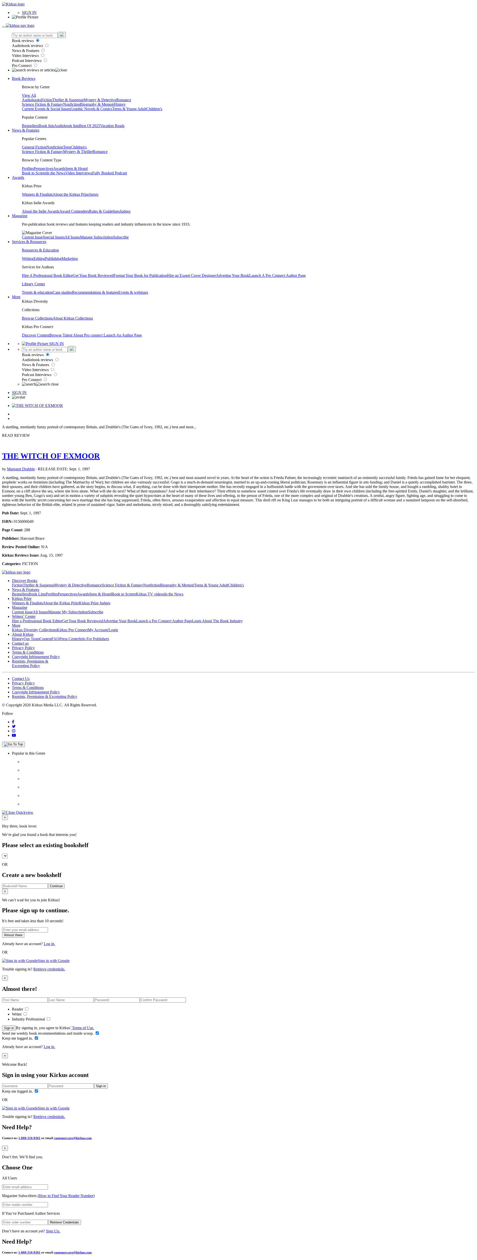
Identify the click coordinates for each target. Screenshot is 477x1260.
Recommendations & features (95, 292)
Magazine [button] (19, 216)
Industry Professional (29, 1019)
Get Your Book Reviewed (93, 275)
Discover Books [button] (24, 581)
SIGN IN (29, 12)
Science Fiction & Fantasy (42, 104)
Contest (45, 639)
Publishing (53, 258)
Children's (154, 109)
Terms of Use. (82, 1028)
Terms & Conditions (28, 652)
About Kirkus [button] (23, 634)
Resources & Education (40, 250)
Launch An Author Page (123, 335)
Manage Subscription (96, 237)
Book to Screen (34, 173)
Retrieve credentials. (49, 969)
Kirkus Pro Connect (72, 630)
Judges (125, 211)
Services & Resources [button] (29, 242)
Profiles (28, 168)
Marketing (70, 258)
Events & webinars (133, 292)
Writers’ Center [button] (24, 616)
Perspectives (43, 168)
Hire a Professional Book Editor (37, 621)
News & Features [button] (25, 130)
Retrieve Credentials (64, 1222)
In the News (55, 173)
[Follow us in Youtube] (14, 735)
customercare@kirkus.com (73, 1138)
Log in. (49, 944)
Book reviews (23, 41)
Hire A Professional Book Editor (47, 275)
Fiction (46, 100)
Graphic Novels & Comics (91, 109)
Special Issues (54, 237)
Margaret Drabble (21, 469)
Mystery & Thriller (78, 151)
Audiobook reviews (28, 46)
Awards (59, 168)
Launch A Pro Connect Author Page (277, 275)
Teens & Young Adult (129, 109)
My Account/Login (103, 630)
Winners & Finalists (37, 194)
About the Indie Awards (40, 211)
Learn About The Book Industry (217, 621)
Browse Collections (37, 318)
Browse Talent (61, 335)
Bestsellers (30, 126)
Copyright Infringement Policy (36, 657)
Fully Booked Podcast (109, 173)
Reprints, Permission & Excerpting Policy (30, 663)
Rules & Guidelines (104, 211)
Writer (17, 1014)
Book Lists (37, 594)
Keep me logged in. (18, 1038)
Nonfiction (71, 104)
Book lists (46, 126)
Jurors (93, 194)
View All (29, 95)
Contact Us (21, 679)
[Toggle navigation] (4, 27)
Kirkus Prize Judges (94, 603)
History (120, 104)
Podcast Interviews (27, 60)
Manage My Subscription (68, 612)
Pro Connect (22, 65)
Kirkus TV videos (150, 594)
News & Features (26, 50)
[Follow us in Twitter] (14, 726)
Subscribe (121, 237)
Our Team (32, 639)
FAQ (55, 639)
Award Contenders (74, 211)
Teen (67, 147)
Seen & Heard (76, 168)
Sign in (9, 1028)
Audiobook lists (66, 126)
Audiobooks (31, 100)
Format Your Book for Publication (140, 275)
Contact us (20, 643)
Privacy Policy (23, 648)
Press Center (69, 639)
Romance (123, 100)
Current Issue (32, 237)
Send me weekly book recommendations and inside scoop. (48, 1033)
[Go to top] (13, 744)
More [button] (16, 297)
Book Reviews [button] (23, 78)
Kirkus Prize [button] (22, 598)
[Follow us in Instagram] (13, 731)
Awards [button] (18, 177)
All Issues (72, 237)
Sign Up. (53, 1231)
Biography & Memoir (97, 104)
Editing (39, 258)
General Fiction (34, 147)
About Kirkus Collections (73, 318)
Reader (18, 1009)
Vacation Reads (112, 126)
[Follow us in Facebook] (13, 722)
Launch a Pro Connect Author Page (164, 621)
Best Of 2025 (89, 126)
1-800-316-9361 (29, 1138)
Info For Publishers (94, 639)
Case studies (62, 292)
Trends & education (37, 292)
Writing (28, 258)
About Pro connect (88, 335)
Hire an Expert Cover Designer (191, 275)
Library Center (33, 284)
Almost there (13, 935)
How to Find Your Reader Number (66, 1196)
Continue (56, 886)
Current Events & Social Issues (46, 109)
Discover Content (35, 335)
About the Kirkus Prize (71, 194)
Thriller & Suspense (67, 100)
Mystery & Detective (99, 100)
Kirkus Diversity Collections (34, 630)
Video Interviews (26, 55)
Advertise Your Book (232, 275)
